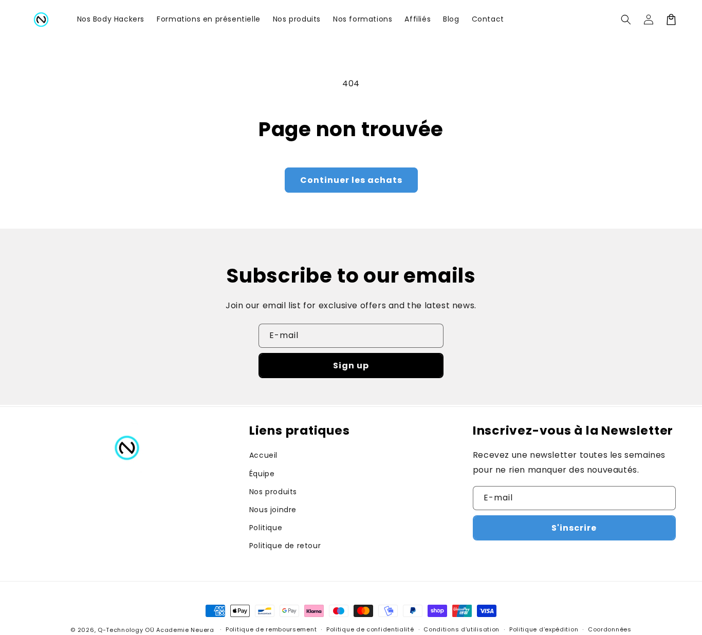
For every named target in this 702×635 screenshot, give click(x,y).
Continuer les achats (351, 180)
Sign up (351, 365)
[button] (626, 19)
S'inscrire (574, 528)
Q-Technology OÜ (126, 630)
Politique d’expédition (543, 629)
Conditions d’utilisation (461, 629)
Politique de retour (285, 545)
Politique (265, 527)
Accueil (263, 455)
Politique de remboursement (271, 629)
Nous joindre (273, 510)
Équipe (262, 474)
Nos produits (273, 492)
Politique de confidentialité (370, 629)
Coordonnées (610, 629)
